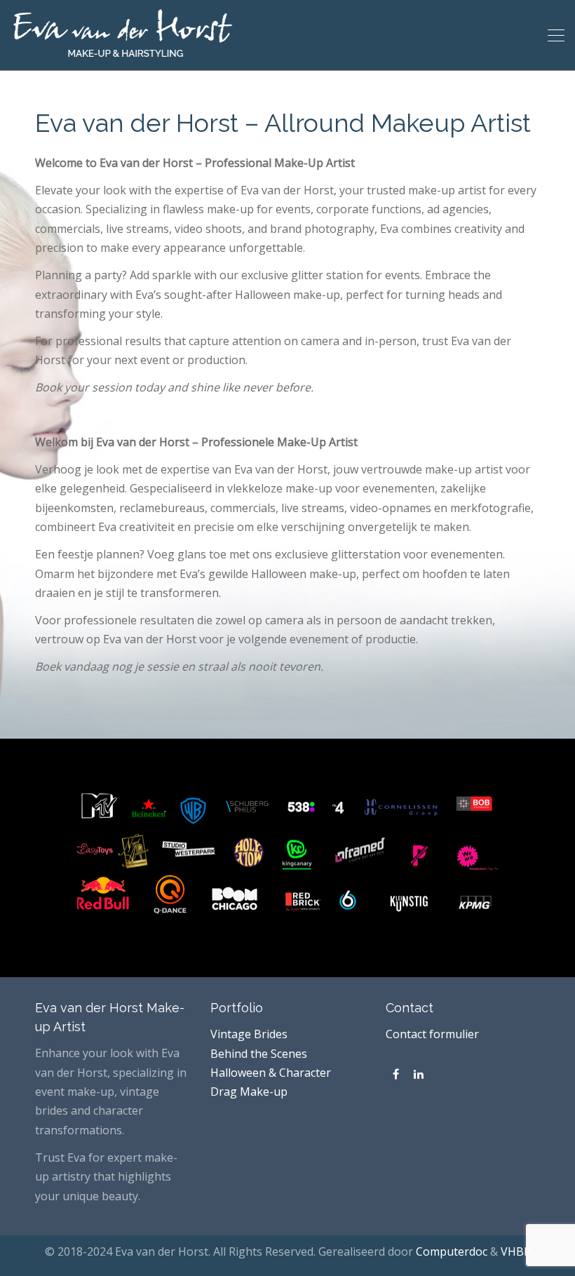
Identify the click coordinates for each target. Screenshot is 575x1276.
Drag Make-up (249, 1091)
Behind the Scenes (258, 1053)
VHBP (516, 1251)
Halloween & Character (270, 1072)
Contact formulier (432, 1034)
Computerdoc (451, 1251)
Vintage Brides (249, 1034)
